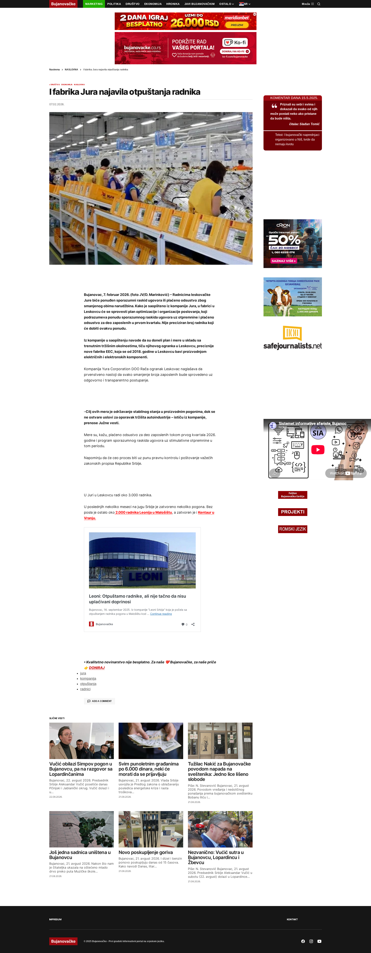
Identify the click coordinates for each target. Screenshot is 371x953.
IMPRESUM (55, 919)
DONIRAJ (97, 668)
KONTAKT (292, 919)
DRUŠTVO (55, 85)
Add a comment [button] (102, 701)
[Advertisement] (151, 278)
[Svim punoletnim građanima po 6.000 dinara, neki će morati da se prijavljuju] (151, 741)
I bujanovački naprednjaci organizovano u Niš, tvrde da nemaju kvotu (297, 139)
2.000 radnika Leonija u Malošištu (143, 512)
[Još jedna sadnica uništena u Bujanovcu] (81, 829)
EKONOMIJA (67, 85)
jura (83, 673)
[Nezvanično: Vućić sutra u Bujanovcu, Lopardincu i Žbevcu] (220, 829)
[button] (319, 4)
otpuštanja (88, 684)
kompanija (88, 678)
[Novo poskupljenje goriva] (151, 829)
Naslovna (54, 69)
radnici (85, 689)
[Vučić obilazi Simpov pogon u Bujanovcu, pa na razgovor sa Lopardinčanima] (81, 741)
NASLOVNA (71, 69)
